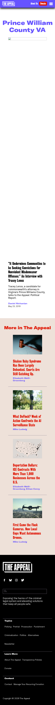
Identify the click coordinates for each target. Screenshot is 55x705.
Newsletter (10, 644)
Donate (43, 3)
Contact (8, 684)
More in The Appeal (27, 327)
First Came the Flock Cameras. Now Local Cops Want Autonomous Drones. (27, 531)
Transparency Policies (32, 659)
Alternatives (33, 635)
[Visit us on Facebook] (6, 580)
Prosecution (26, 626)
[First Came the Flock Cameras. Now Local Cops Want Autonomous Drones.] (27, 508)
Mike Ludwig (20, 429)
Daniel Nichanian (17, 303)
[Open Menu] (51, 4)
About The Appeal (13, 659)
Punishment (39, 626)
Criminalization (11, 635)
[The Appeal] (8, 3)
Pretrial (16, 626)
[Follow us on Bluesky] (12, 580)
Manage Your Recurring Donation (29, 684)
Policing (8, 626)
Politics (23, 635)
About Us (34, 3)
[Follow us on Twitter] (24, 580)
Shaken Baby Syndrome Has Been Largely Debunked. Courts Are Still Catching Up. (27, 367)
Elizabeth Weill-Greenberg (22, 379)
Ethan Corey (33, 489)
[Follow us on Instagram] (18, 580)
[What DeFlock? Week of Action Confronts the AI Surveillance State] (27, 400)
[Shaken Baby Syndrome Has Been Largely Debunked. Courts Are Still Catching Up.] (27, 344)
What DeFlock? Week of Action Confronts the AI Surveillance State (27, 420)
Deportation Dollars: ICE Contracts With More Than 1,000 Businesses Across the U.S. (26, 473)
